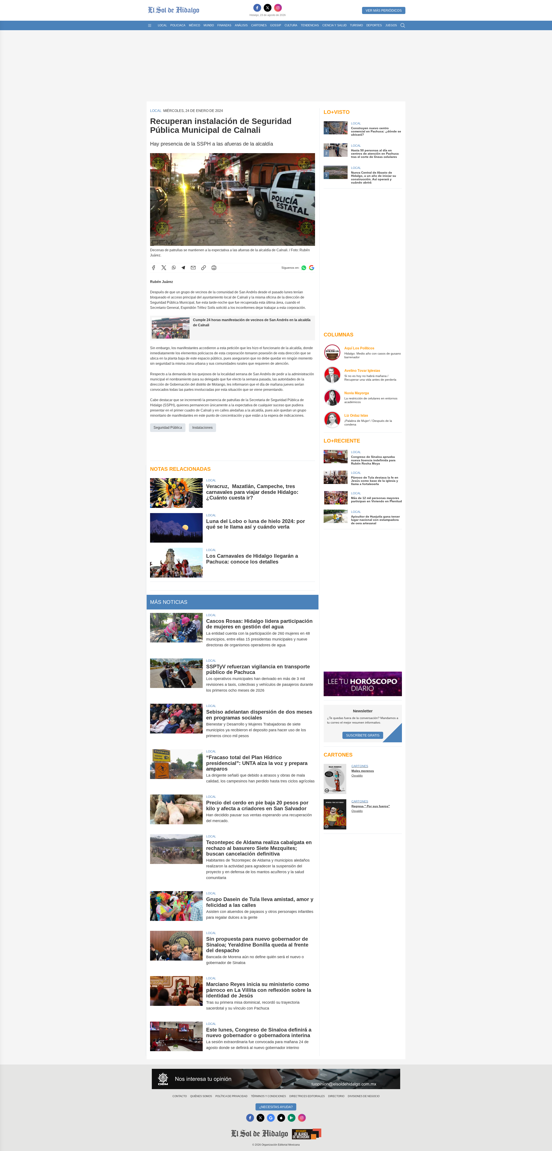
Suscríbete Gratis (363, 735)
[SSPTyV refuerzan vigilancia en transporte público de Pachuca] (176, 678)
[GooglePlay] (291, 1118)
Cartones (259, 25)
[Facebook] (257, 8)
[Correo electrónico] (193, 267)
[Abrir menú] (150, 25)
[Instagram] (278, 8)
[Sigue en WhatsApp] (303, 267)
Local (162, 25)
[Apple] (281, 1118)
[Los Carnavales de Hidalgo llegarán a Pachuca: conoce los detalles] (176, 562)
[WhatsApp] (174, 267)
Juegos (391, 25)
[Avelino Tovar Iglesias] (332, 374)
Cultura (291, 25)
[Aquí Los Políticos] (332, 352)
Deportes (374, 25)
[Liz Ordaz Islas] (332, 419)
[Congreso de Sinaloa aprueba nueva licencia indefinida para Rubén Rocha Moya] (335, 457)
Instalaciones (202, 427)
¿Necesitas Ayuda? (276, 1107)
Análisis (241, 25)
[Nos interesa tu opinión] (276, 1079)
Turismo (356, 25)
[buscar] (402, 25)
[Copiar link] (203, 267)
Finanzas (224, 25)
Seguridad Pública (168, 427)
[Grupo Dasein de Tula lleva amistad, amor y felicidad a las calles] (176, 908)
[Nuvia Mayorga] (332, 397)
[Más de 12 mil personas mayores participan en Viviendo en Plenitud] (335, 497)
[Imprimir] (213, 267)
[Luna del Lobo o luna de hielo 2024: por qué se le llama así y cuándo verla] (176, 528)
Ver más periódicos (384, 10)
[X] (267, 8)
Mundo (209, 25)
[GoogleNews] (271, 1118)
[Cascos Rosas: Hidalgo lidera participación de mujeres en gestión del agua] (176, 633)
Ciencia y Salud (334, 25)
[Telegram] (183, 267)
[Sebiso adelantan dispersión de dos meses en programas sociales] (176, 724)
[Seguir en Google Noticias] (311, 267)
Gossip (275, 25)
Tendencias (310, 25)
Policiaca (177, 25)
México (194, 25)
